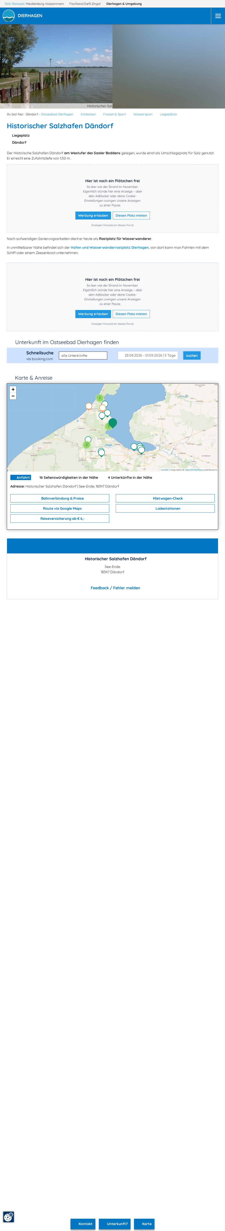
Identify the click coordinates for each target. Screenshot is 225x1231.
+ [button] (13, 389)
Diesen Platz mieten (131, 215)
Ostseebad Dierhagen (57, 114)
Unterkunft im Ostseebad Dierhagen (67, 342)
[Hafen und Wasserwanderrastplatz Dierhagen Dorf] (108, 414)
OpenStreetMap (194, 469)
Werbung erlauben (93, 215)
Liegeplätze (168, 114)
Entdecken (88, 114)
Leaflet (165, 469)
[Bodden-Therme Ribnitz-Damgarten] (135, 447)
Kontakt (85, 1224)
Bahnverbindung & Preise (62, 498)
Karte (146, 1224)
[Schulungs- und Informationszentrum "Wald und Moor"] (89, 440)
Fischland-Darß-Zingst (85, 4)
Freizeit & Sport (114, 114)
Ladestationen (167, 508)
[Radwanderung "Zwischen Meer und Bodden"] (106, 405)
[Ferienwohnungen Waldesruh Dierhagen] (90, 407)
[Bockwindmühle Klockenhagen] (102, 453)
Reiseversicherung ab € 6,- (62, 518)
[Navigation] (218, 16)
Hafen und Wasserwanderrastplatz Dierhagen (110, 247)
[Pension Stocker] (103, 409)
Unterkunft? (117, 1224)
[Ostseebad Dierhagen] (103, 416)
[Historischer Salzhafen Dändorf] (113, 423)
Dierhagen (124, 4)
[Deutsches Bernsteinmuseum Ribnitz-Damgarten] (142, 451)
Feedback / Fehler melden (115, 587)
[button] (31, 16)
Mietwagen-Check (167, 498)
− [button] (13, 396)
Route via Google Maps (62, 508)
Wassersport (142, 114)
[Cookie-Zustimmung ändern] (8, 1217)
